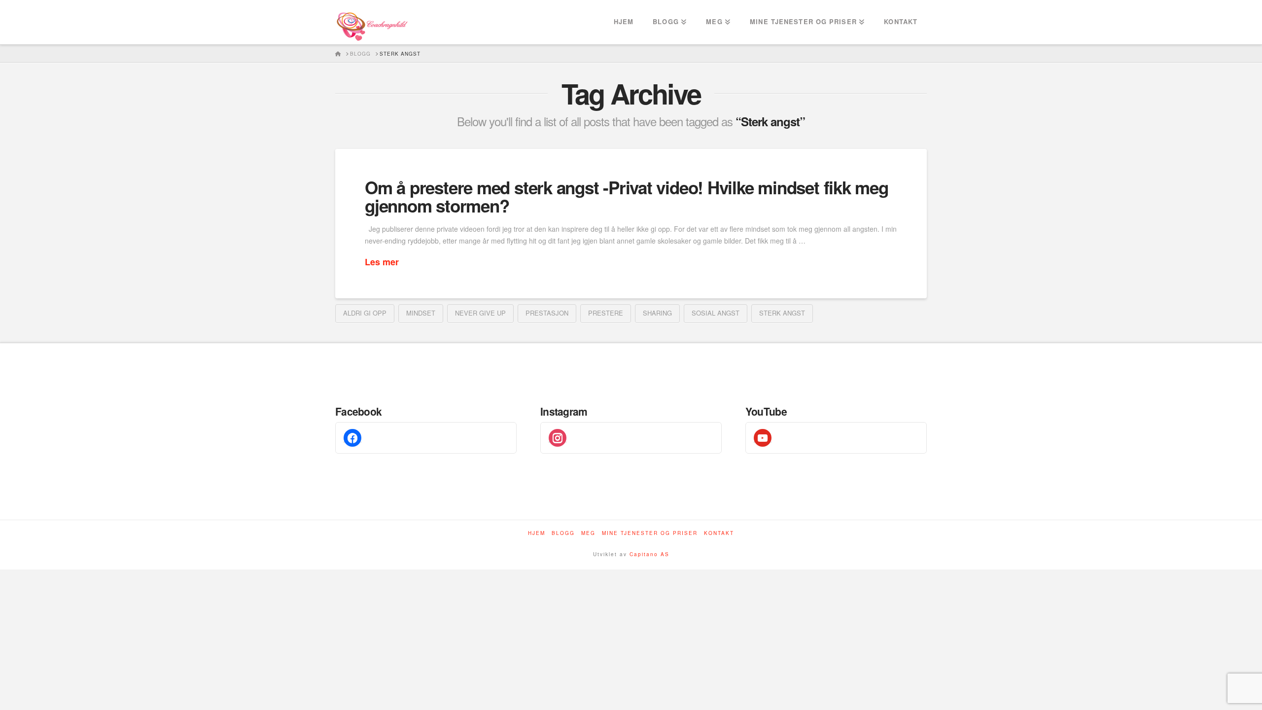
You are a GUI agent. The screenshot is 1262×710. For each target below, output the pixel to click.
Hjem (536, 533)
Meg (588, 533)
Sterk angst (782, 313)
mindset (420, 313)
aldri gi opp (364, 313)
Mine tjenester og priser (650, 533)
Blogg (563, 533)
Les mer (382, 262)
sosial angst (715, 313)
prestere (605, 313)
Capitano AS (649, 554)
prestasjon (547, 313)
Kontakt (719, 533)
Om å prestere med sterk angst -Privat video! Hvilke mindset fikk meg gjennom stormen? (626, 196)
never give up (480, 313)
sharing (657, 313)
